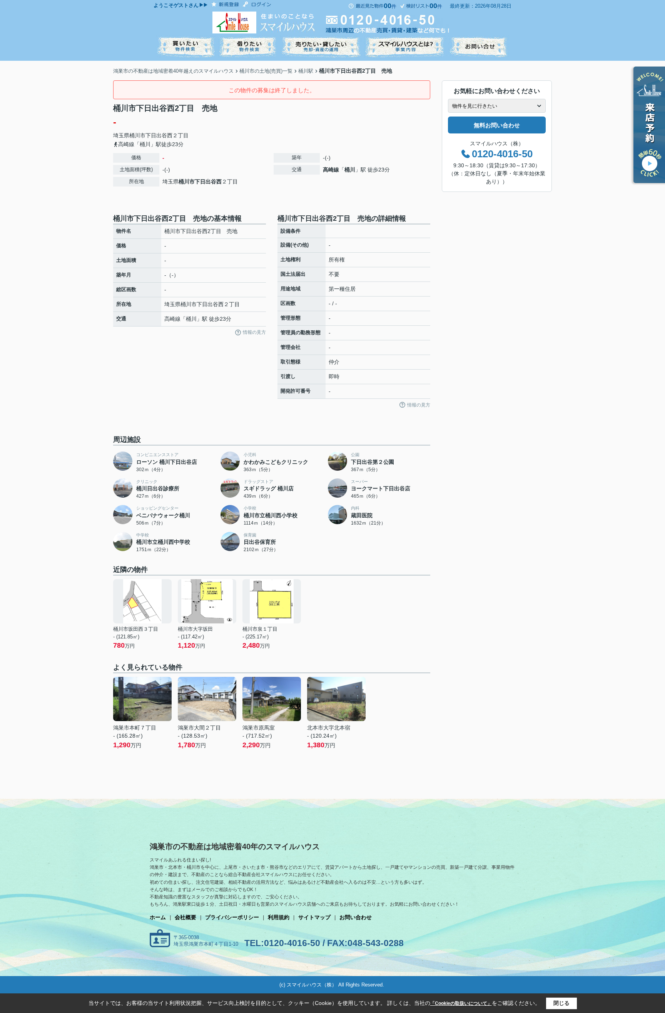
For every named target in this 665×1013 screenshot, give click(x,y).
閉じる (561, 1003)
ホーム (158, 917)
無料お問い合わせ (497, 125)
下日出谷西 (158, 135)
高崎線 (331, 170)
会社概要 (185, 917)
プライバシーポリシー (232, 917)
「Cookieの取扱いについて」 (461, 1003)
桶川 (349, 170)
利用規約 (278, 917)
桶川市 (137, 135)
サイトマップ (314, 917)
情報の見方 (254, 332)
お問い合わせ (355, 917)
